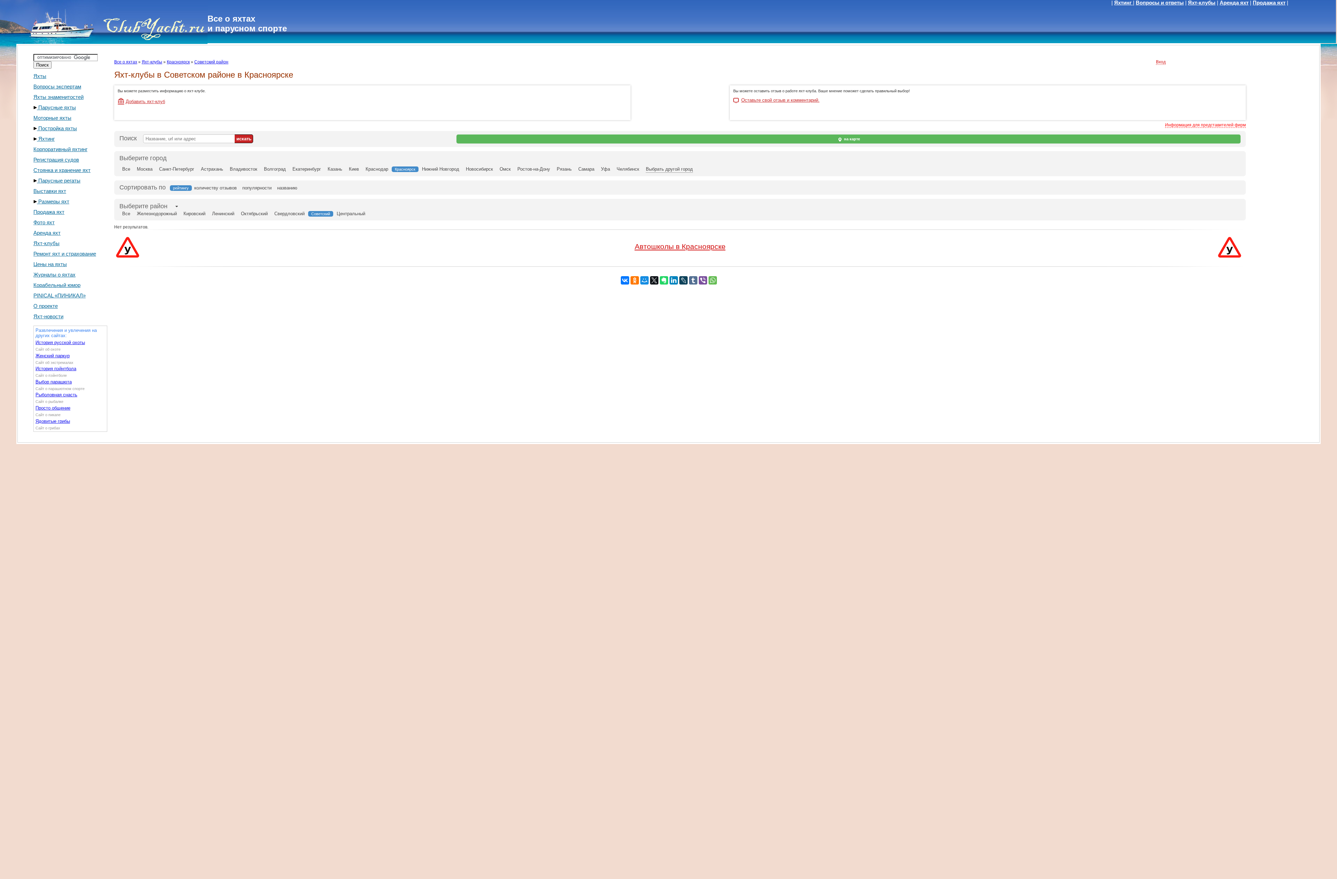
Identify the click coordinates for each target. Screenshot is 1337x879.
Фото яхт (44, 222)
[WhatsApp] (713, 280)
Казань (335, 169)
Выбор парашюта (54, 381)
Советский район (211, 62)
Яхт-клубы (1201, 3)
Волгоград (275, 169)
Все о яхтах (125, 62)
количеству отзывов (215, 187)
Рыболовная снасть (56, 394)
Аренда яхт (1234, 3)
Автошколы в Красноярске (680, 246)
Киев (354, 169)
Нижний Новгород (440, 169)
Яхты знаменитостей (58, 97)
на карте (851, 139)
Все (126, 169)
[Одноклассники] (635, 280)
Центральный (351, 213)
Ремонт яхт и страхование (64, 254)
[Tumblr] (693, 280)
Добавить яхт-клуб (145, 101)
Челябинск (628, 169)
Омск (505, 169)
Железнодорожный (157, 213)
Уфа (605, 169)
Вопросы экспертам (57, 87)
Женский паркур (53, 355)
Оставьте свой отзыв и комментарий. (780, 100)
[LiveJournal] (683, 280)
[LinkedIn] (674, 280)
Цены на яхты (50, 264)
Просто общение (53, 408)
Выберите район (143, 206)
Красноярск (178, 62)
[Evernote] (664, 280)
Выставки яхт (49, 191)
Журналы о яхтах (54, 275)
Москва (145, 169)
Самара (586, 169)
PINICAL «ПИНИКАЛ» (59, 295)
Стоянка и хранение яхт (62, 170)
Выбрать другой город (669, 169)
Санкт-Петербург (176, 169)
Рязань (564, 169)
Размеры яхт (53, 201)
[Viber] (703, 280)
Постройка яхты (57, 128)
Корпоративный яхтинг (60, 149)
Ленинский (223, 213)
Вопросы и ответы (1160, 3)
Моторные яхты (52, 118)
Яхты (39, 76)
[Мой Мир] (644, 280)
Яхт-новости (48, 316)
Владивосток (243, 169)
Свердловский (289, 213)
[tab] (143, 206)
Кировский (194, 213)
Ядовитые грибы (53, 421)
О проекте (45, 306)
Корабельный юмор (56, 285)
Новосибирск (479, 169)
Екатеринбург (306, 169)
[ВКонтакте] (625, 280)
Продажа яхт (1269, 3)
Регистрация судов (56, 160)
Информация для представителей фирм (1205, 125)
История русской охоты (60, 342)
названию (287, 187)
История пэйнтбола (56, 368)
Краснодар (377, 169)
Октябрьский (254, 213)
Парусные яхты (56, 107)
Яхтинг (1123, 3)
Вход (1161, 62)
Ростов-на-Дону (533, 169)
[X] (654, 280)
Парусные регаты (58, 181)
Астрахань (212, 169)
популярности (257, 187)
